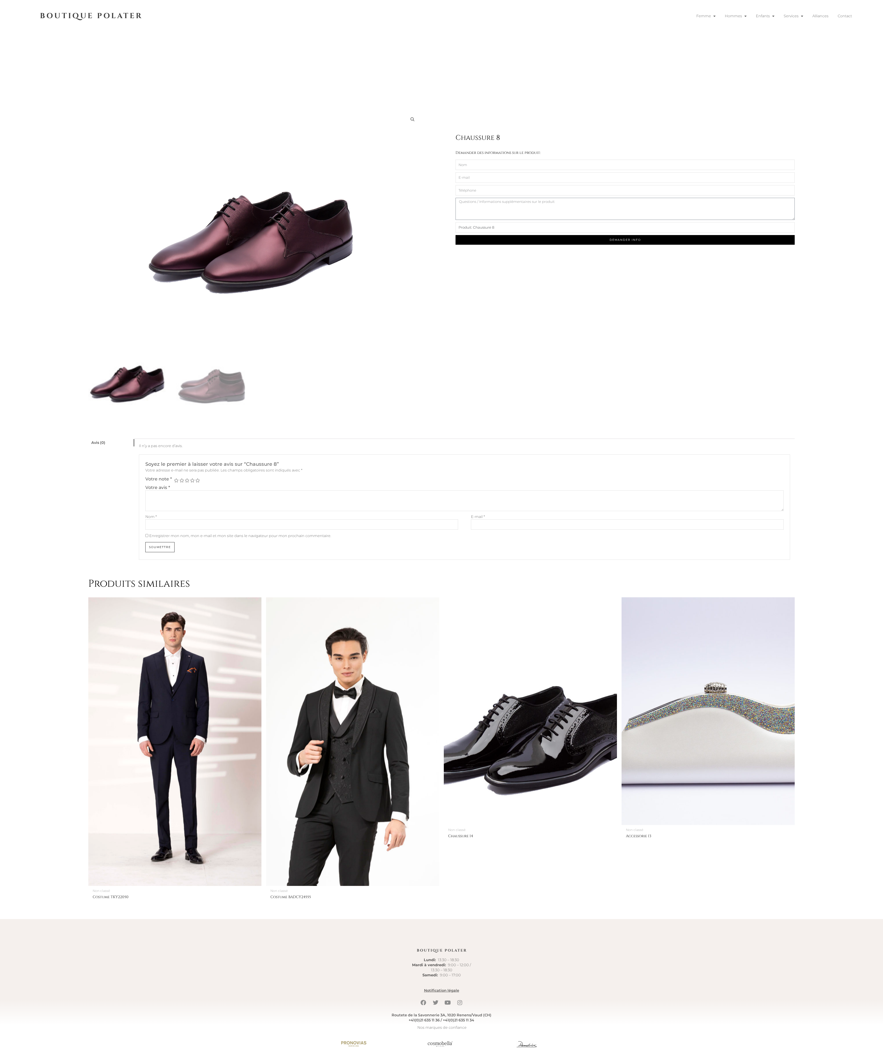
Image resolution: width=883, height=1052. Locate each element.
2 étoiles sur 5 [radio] (182, 480)
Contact (845, 16)
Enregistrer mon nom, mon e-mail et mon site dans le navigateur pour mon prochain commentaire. (240, 536)
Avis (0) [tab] (98, 442)
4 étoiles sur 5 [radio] (192, 480)
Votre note (158, 478)
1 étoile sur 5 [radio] (176, 480)
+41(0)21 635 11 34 (458, 1020)
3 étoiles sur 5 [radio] (187, 480)
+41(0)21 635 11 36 (424, 1020)
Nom (151, 517)
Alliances (820, 16)
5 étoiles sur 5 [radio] (197, 480)
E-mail (478, 517)
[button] (412, 119)
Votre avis (157, 487)
